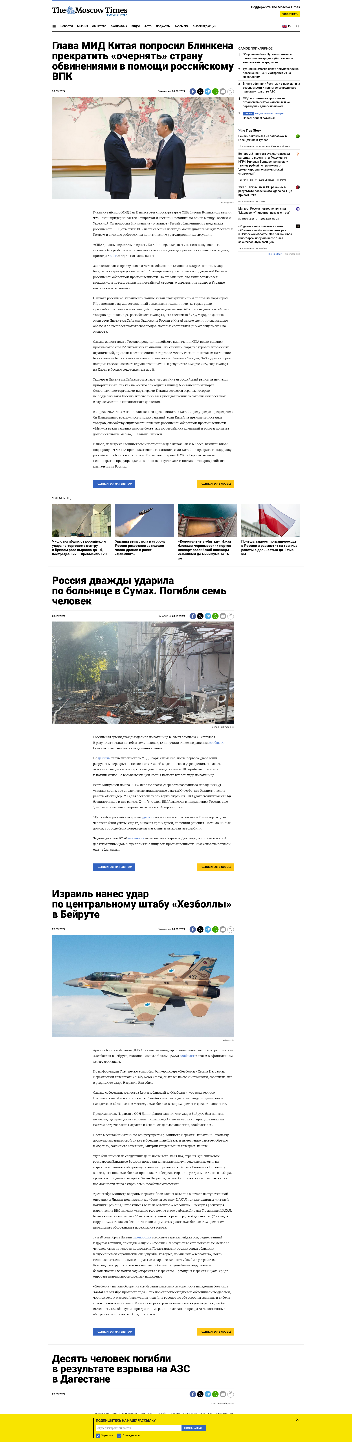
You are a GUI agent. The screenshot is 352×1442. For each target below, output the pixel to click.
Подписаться (176, 742)
